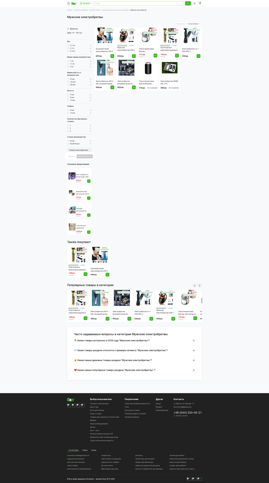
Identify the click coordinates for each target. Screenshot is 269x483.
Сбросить (72, 156)
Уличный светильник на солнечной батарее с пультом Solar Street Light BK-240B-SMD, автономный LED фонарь (83, 210)
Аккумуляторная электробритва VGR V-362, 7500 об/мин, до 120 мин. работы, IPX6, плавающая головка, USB (99, 269)
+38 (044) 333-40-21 (188, 412)
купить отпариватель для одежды (149, 469)
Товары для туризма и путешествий (104, 417)
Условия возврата (132, 417)
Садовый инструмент (76, 459)
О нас (127, 407)
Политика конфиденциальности (137, 404)
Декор (92, 427)
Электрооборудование (99, 424)
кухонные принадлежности (78, 455)
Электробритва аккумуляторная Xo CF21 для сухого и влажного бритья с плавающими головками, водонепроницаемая (121, 313)
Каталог (86, 3)
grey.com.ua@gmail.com (182, 407)
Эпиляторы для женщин (144, 459)
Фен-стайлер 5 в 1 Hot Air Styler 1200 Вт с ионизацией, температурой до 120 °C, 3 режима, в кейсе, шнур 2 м (82, 176)
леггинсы (139, 455)
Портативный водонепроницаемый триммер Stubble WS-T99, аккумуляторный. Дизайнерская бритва (77, 268)
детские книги (107, 466)
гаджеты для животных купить (182, 469)
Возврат (159, 407)
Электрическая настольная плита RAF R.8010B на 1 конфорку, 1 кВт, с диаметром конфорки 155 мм (82, 193)
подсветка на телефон (110, 462)
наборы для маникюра (144, 462)
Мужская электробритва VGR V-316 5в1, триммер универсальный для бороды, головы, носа (165, 311)
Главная (69, 10)
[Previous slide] (195, 285)
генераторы (106, 455)
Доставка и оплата (132, 410)
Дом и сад (94, 407)
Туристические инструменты (102, 441)
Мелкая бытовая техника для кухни (104, 437)
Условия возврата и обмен (135, 414)
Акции (158, 404)
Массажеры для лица (109, 469)
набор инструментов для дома (147, 466)
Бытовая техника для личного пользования (115, 10)
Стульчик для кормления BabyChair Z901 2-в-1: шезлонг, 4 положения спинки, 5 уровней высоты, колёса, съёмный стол (82, 227)
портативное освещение (111, 459)
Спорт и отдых (96, 414)
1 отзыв (131, 45)
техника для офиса (176, 455)
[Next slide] (200, 285)
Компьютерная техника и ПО (101, 434)
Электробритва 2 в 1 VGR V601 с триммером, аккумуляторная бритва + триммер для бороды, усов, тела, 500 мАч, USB (143, 313)
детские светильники (76, 462)
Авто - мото (95, 430)
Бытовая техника (95, 10)
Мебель (93, 420)
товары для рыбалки (177, 466)
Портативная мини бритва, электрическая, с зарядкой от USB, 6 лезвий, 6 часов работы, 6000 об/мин (187, 313)
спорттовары (72, 466)
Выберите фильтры (85, 156)
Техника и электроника (81, 10)
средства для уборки (177, 462)
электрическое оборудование (79, 469)
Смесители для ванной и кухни (181, 459)
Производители (162, 410)
